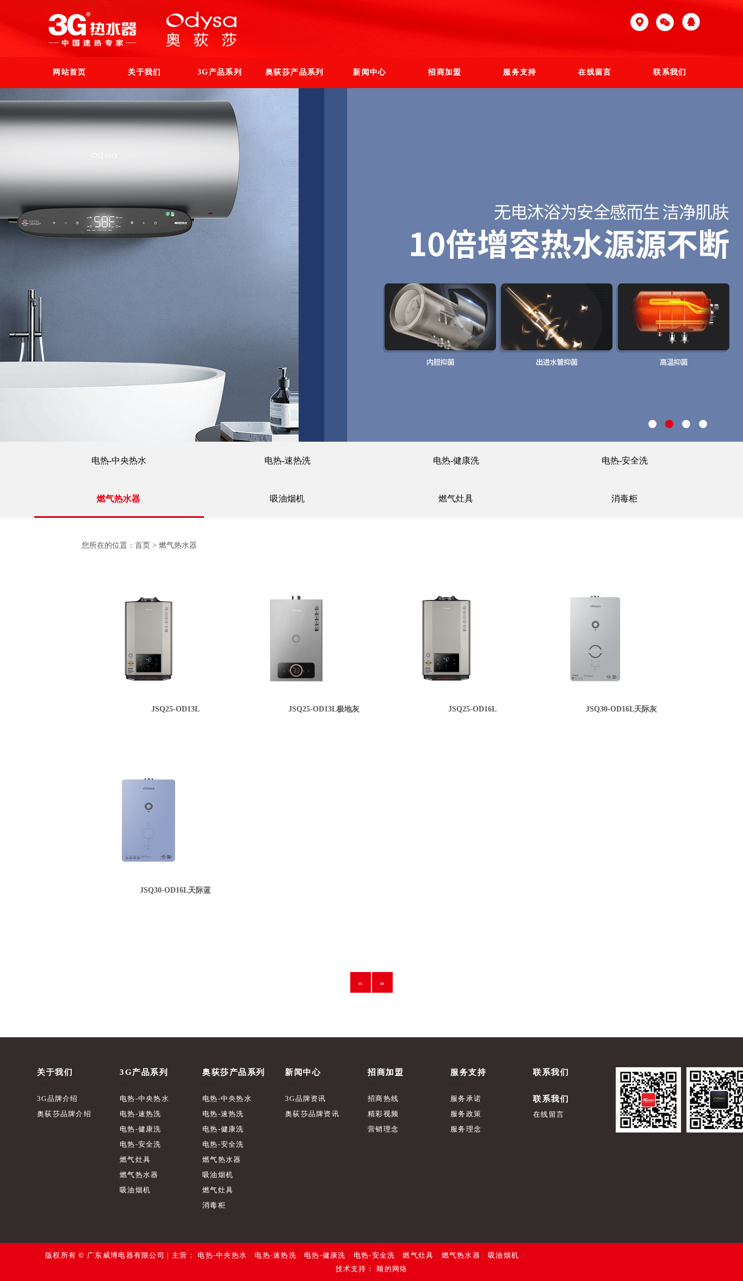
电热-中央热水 (118, 460)
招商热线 (383, 1098)
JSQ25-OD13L (175, 709)
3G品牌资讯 (305, 1098)
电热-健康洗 (456, 460)
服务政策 (465, 1114)
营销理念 (383, 1129)
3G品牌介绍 (57, 1098)
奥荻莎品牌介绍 (64, 1114)
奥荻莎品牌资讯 (312, 1114)
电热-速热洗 (287, 460)
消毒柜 (624, 498)
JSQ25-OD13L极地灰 (324, 709)
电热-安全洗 (625, 460)
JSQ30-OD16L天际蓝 (175, 890)
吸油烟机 (287, 498)
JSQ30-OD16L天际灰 (621, 709)
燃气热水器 (118, 498)
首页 (142, 545)
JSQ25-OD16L (472, 709)
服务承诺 (465, 1098)
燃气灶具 (455, 498)
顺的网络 (391, 1269)
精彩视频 (383, 1114)
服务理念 (465, 1129)
